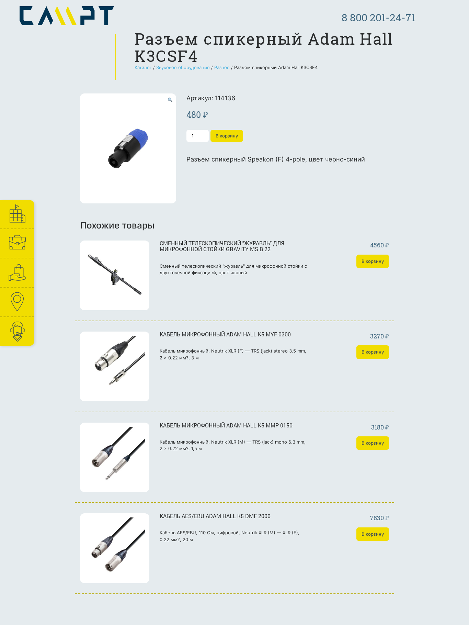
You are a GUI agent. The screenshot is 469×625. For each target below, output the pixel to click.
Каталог (143, 67)
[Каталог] (16, 273)
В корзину (227, 135)
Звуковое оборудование (183, 67)
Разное (222, 67)
